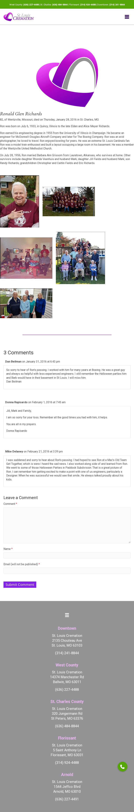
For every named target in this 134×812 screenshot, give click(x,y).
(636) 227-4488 (31, 4)
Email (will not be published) (21, 564)
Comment (10, 503)
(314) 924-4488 (88, 4)
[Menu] (127, 17)
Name (8, 549)
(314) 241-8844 (117, 4)
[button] (122, 766)
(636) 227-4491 (67, 799)
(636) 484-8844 (60, 4)
